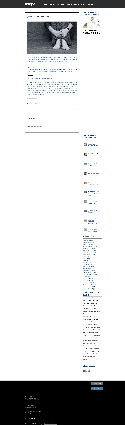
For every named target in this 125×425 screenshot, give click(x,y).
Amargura (85, 300)
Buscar (97, 303)
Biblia (88, 303)
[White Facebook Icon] (35, 418)
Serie (97, 359)
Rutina (94, 356)
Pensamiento (86, 351)
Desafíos (85, 314)
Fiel (95, 327)
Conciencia (86, 308)
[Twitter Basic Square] (86, 371)
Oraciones (85, 346)
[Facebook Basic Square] (84, 371)
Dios (90, 316)
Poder (84, 354)
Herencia (85, 332)
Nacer (89, 340)
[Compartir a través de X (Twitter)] (31, 103)
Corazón (85, 311)
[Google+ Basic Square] (89, 371)
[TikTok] (25, 418)
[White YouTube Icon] (32, 418)
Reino (84, 356)
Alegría (91, 298)
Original (85, 348)
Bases (84, 303)
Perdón (98, 351)
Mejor (97, 338)
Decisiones (97, 311)
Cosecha (90, 311)
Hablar (99, 330)
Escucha (93, 322)
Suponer (89, 362)
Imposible (85, 335)
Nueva (84, 343)
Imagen (97, 332)
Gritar (94, 330)
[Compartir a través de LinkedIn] (36, 103)
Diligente (85, 316)
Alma (95, 298)
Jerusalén (97, 335)
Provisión (95, 354)
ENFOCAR (89, 319)
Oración (91, 346)
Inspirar (91, 335)
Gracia (84, 330)
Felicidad (90, 327)
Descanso (91, 314)
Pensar (93, 351)
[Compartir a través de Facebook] (27, 103)
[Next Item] (99, 22)
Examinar (96, 324)
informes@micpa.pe (30, 407)
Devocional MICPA (32, 98)
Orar (96, 346)
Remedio (89, 356)
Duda (84, 319)
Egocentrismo (86, 322)
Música (85, 340)
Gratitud (90, 330)
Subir (84, 362)
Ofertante (89, 343)
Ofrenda (95, 343)
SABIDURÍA (86, 359)
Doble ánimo (95, 316)
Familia (85, 327)
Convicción (93, 308)
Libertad (89, 338)
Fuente (98, 327)
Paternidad (96, 348)
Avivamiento (96, 300)
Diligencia (97, 314)
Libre (94, 338)
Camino (85, 305)
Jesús (84, 338)
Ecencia (95, 319)
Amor (90, 300)
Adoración (85, 298)
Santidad (92, 359)
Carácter (90, 305)
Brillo (92, 303)
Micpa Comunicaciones (50, 424)
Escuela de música (88, 324)
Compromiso (97, 305)
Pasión (90, 348)
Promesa (89, 354)
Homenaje (91, 332)
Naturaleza (95, 340)
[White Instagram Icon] (29, 418)
